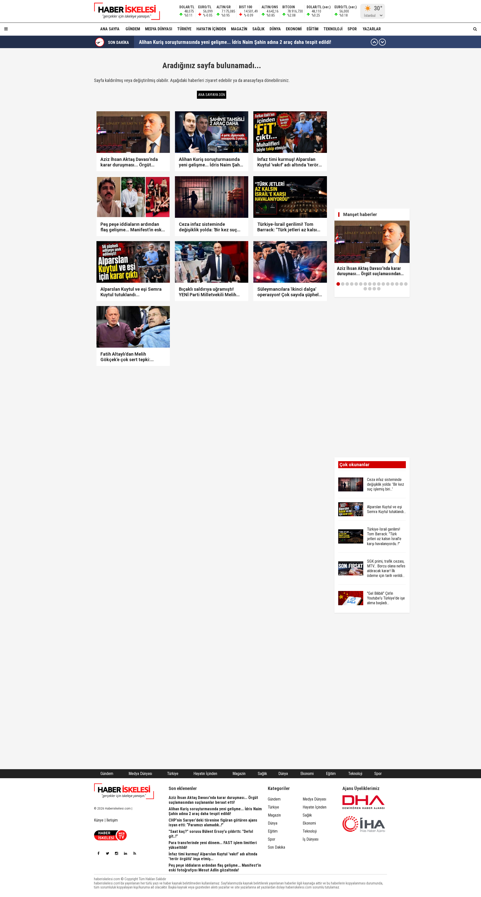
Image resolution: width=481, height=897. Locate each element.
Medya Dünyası (158, 29)
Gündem (133, 29)
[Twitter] (107, 853)
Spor (352, 29)
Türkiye (184, 29)
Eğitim (312, 29)
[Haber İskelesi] (124, 791)
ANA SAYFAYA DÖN (211, 95)
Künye (98, 820)
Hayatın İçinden (211, 29)
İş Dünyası (310, 839)
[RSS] (134, 853)
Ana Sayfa (109, 29)
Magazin (239, 29)
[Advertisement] (70, 128)
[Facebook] (98, 853)
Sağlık (258, 29)
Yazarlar (372, 29)
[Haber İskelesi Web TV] (110, 839)
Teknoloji (332, 29)
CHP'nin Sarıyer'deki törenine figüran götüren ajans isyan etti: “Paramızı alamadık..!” (226, 42)
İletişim (112, 820)
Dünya (275, 29)
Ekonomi (294, 29)
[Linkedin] (125, 853)
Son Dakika (276, 847)
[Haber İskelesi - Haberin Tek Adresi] (124, 11)
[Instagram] (116, 853)
